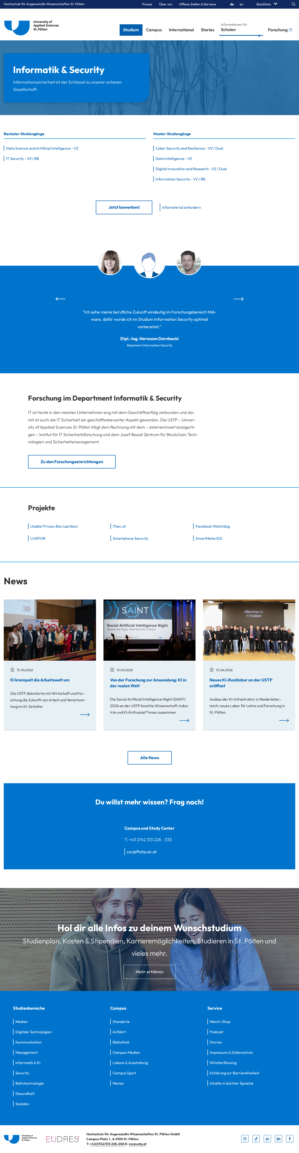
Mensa (118, 1083)
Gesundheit (25, 1093)
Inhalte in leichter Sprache (231, 1083)
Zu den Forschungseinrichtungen (72, 461)
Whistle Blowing (223, 1062)
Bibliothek (121, 1042)
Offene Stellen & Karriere (197, 4)
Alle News (149, 757)
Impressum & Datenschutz (231, 1052)
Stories (207, 29)
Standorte (121, 1021)
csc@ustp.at (138, 1144)
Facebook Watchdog (213, 526)
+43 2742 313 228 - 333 (150, 839)
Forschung (278, 29)
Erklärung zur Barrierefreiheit (234, 1073)
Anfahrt (119, 1032)
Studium (131, 29)
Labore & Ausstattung (130, 1062)
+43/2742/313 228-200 (107, 1144)
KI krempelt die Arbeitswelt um (40, 680)
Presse (147, 4)
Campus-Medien (126, 1052)
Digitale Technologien (33, 1032)
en (241, 4)
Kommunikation (28, 1042)
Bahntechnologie (29, 1083)
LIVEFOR (38, 538)
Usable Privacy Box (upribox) (54, 526)
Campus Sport (124, 1073)
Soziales (22, 1103)
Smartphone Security (130, 538)
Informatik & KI (27, 1062)
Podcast (216, 1032)
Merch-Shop (220, 1021)
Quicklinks (263, 4)
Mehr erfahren (150, 971)
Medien (21, 1021)
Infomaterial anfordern (181, 207)
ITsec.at (119, 526)
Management (26, 1052)
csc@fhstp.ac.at (142, 851)
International (181, 29)
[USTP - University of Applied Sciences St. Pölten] (33, 24)
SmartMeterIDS (209, 538)
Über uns (165, 4)
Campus (154, 29)
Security (22, 1073)
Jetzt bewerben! (124, 207)
